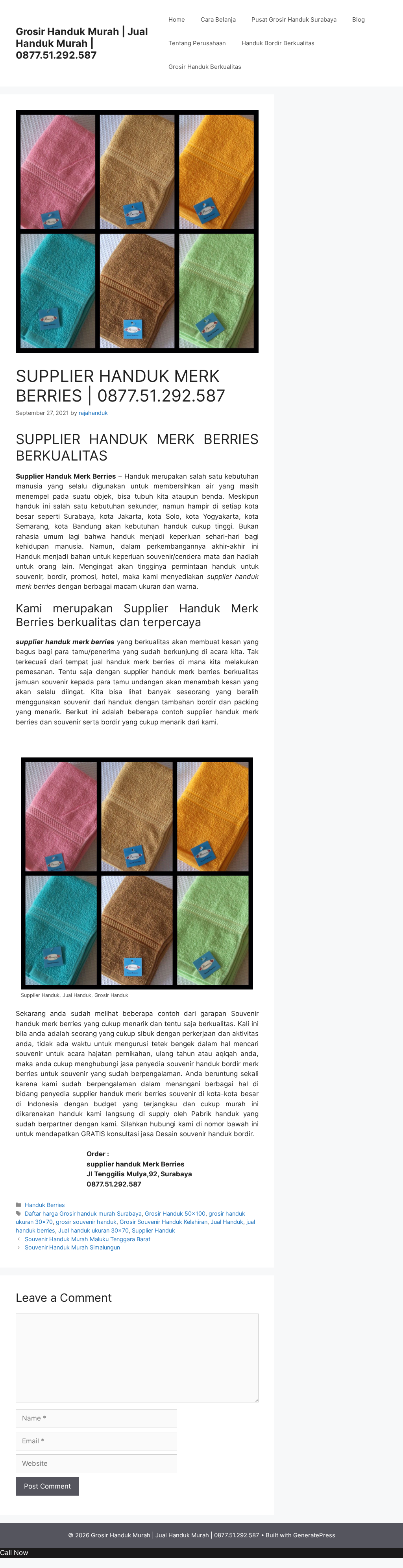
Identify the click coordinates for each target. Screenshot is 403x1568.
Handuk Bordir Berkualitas (278, 43)
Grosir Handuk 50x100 (175, 1213)
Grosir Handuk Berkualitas (204, 66)
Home (176, 19)
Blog (358, 19)
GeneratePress (314, 1535)
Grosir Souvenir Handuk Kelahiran (163, 1221)
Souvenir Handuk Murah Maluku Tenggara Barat (87, 1239)
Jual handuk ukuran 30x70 (93, 1230)
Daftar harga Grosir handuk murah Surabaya (83, 1213)
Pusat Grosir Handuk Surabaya (293, 19)
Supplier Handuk (153, 1230)
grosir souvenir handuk (86, 1221)
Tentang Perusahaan (197, 43)
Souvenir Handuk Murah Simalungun (72, 1247)
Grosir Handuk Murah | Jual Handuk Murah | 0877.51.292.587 (82, 43)
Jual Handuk (227, 1221)
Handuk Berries (45, 1204)
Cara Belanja (218, 19)
